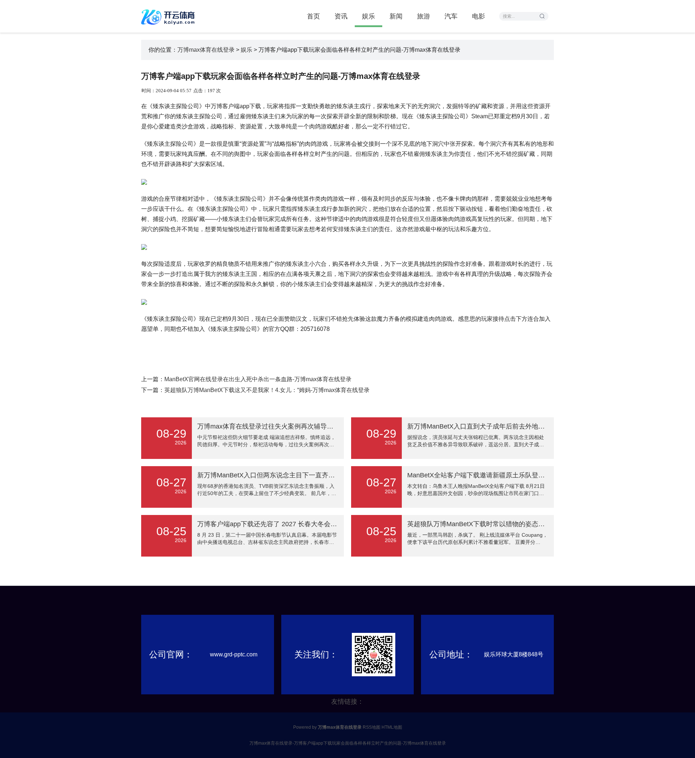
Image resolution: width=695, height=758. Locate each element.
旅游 (423, 16)
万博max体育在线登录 (206, 50)
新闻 (396, 16)
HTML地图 (392, 727)
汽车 (451, 16)
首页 (313, 16)
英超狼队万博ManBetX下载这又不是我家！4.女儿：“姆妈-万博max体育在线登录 (267, 390)
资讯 (341, 16)
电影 (478, 16)
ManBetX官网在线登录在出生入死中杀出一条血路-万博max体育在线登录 (257, 379)
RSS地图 (371, 727)
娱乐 (368, 16)
